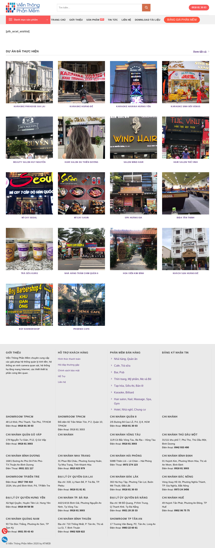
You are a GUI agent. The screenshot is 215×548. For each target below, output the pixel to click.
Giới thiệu (76, 19)
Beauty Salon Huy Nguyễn (29, 162)
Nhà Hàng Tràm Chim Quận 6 (81, 273)
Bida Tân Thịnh (186, 218)
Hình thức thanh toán (69, 359)
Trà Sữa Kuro (29, 273)
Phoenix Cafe (81, 329)
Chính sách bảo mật (68, 370)
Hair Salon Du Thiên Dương (81, 162)
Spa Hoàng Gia (133, 218)
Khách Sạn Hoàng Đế (185, 273)
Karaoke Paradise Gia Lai (29, 106)
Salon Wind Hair (134, 162)
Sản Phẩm (92, 19)
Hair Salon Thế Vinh (186, 162)
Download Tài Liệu (147, 19)
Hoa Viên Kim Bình (133, 273)
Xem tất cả (199, 51)
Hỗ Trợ (61, 376)
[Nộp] (146, 7)
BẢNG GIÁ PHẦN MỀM (181, 19)
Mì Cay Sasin (81, 218)
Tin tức (113, 19)
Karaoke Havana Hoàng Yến (133, 106)
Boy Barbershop (29, 329)
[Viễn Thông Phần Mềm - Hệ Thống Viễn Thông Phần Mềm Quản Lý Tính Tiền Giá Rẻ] (29, 8)
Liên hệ (126, 19)
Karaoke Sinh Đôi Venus (185, 106)
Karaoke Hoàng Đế (81, 106)
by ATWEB (45, 543)
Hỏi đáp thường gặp (68, 364)
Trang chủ (58, 19)
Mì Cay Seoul (29, 218)
